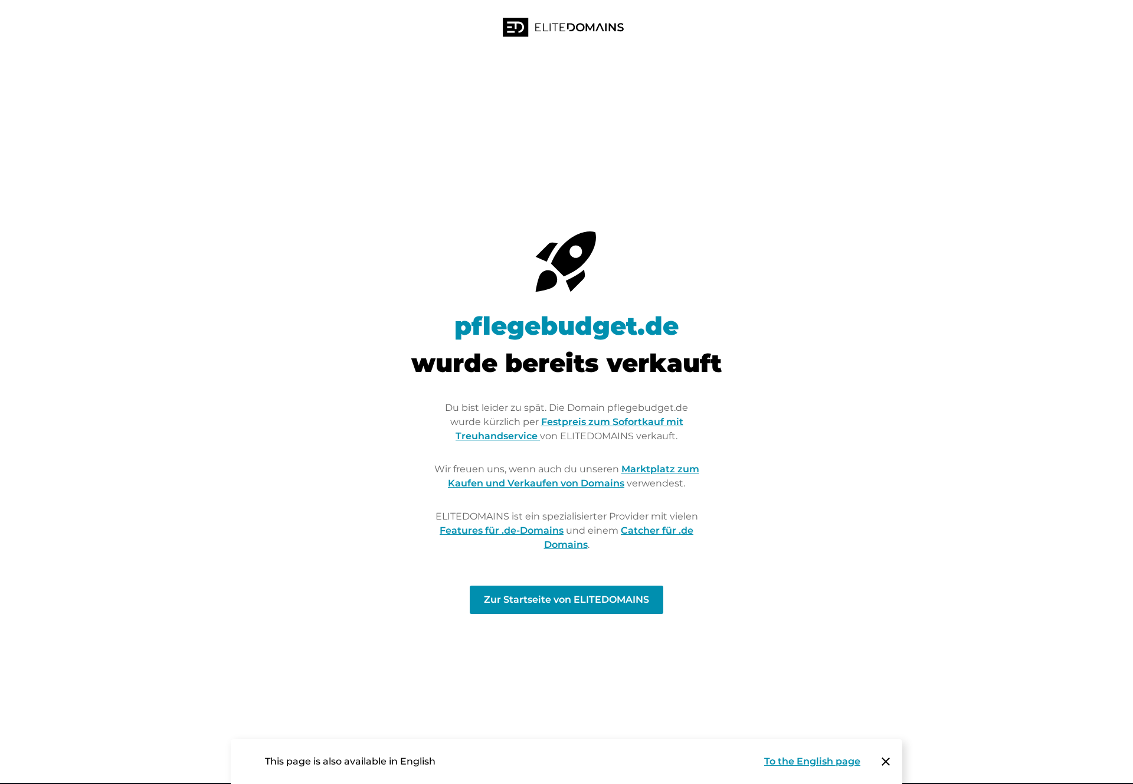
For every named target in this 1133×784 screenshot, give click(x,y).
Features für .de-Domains (502, 530)
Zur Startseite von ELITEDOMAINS (566, 599)
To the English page (812, 761)
